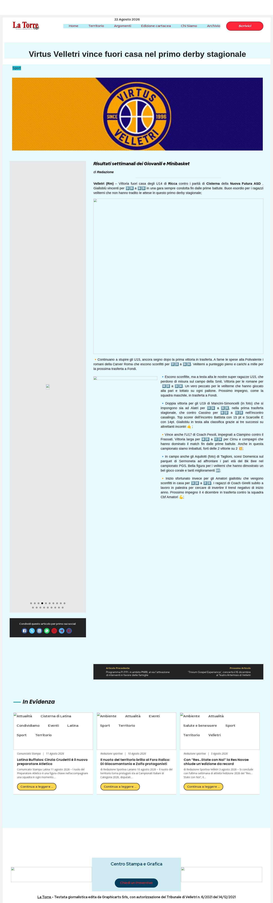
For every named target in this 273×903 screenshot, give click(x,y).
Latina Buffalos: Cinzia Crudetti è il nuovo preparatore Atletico (52, 761)
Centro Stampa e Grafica (136, 864)
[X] (32, 631)
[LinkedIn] (39, 631)
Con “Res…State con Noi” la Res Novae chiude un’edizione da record (216, 761)
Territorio (96, 26)
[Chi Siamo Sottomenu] (200, 26)
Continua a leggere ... (36, 787)
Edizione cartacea (156, 26)
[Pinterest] (54, 631)
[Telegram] (61, 631)
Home (73, 26)
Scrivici (244, 26)
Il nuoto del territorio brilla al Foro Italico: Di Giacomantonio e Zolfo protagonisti (135, 761)
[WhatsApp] (47, 631)
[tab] (31, 603)
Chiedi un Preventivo (136, 883)
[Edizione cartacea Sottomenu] (174, 26)
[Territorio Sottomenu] (107, 26)
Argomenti (122, 26)
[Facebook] (24, 631)
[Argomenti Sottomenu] (134, 26)
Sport (16, 68)
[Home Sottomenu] (81, 26)
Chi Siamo (189, 26)
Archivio (213, 26)
